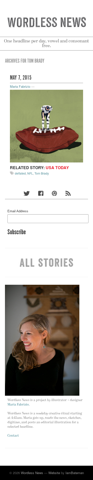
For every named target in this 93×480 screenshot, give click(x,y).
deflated (20, 173)
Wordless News (32, 472)
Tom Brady (41, 173)
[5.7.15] (46, 125)
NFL (30, 173)
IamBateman (74, 472)
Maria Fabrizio (20, 86)
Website (54, 472)
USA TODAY (57, 167)
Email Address (17, 211)
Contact (13, 436)
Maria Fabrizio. (18, 405)
